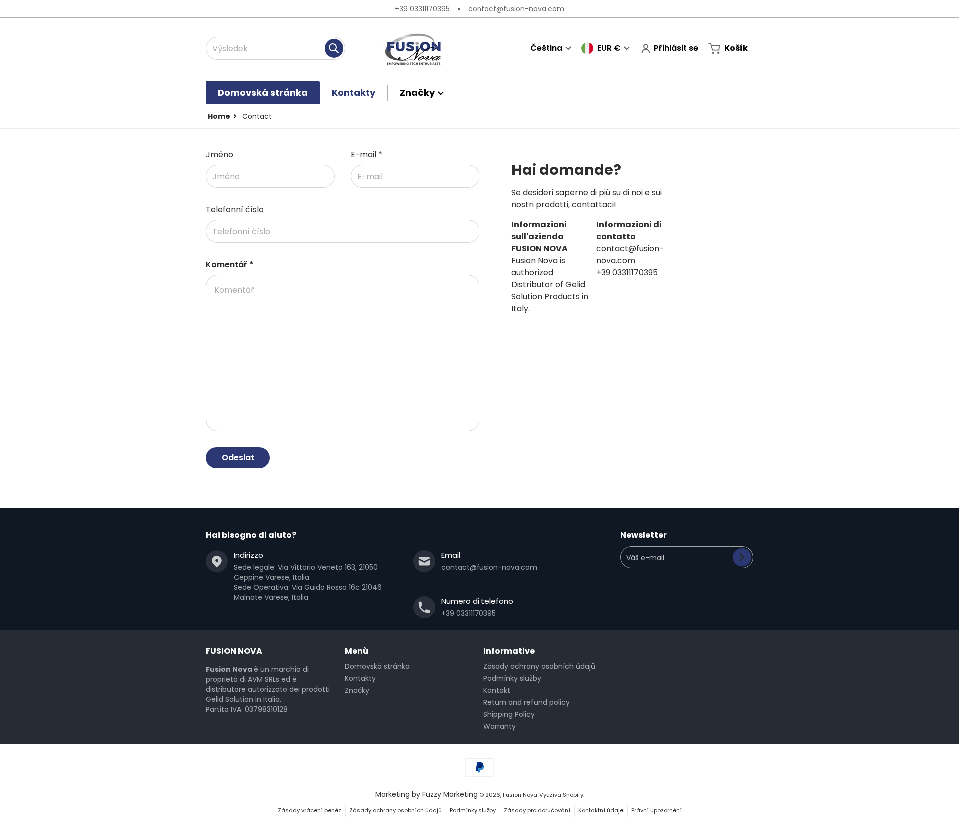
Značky (357, 690)
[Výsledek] (334, 48)
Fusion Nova (520, 795)
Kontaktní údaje (600, 810)
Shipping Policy (509, 714)
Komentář (229, 264)
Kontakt (496, 690)
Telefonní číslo (235, 209)
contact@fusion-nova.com (516, 9)
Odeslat (238, 457)
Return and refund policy (526, 702)
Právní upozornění (656, 810)
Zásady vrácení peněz (309, 810)
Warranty (499, 726)
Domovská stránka (377, 666)
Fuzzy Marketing (450, 794)
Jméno (219, 154)
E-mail (366, 154)
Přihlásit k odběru (742, 557)
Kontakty (360, 678)
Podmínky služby (512, 678)
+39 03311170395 (422, 9)
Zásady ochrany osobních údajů (539, 666)
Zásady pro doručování (537, 810)
